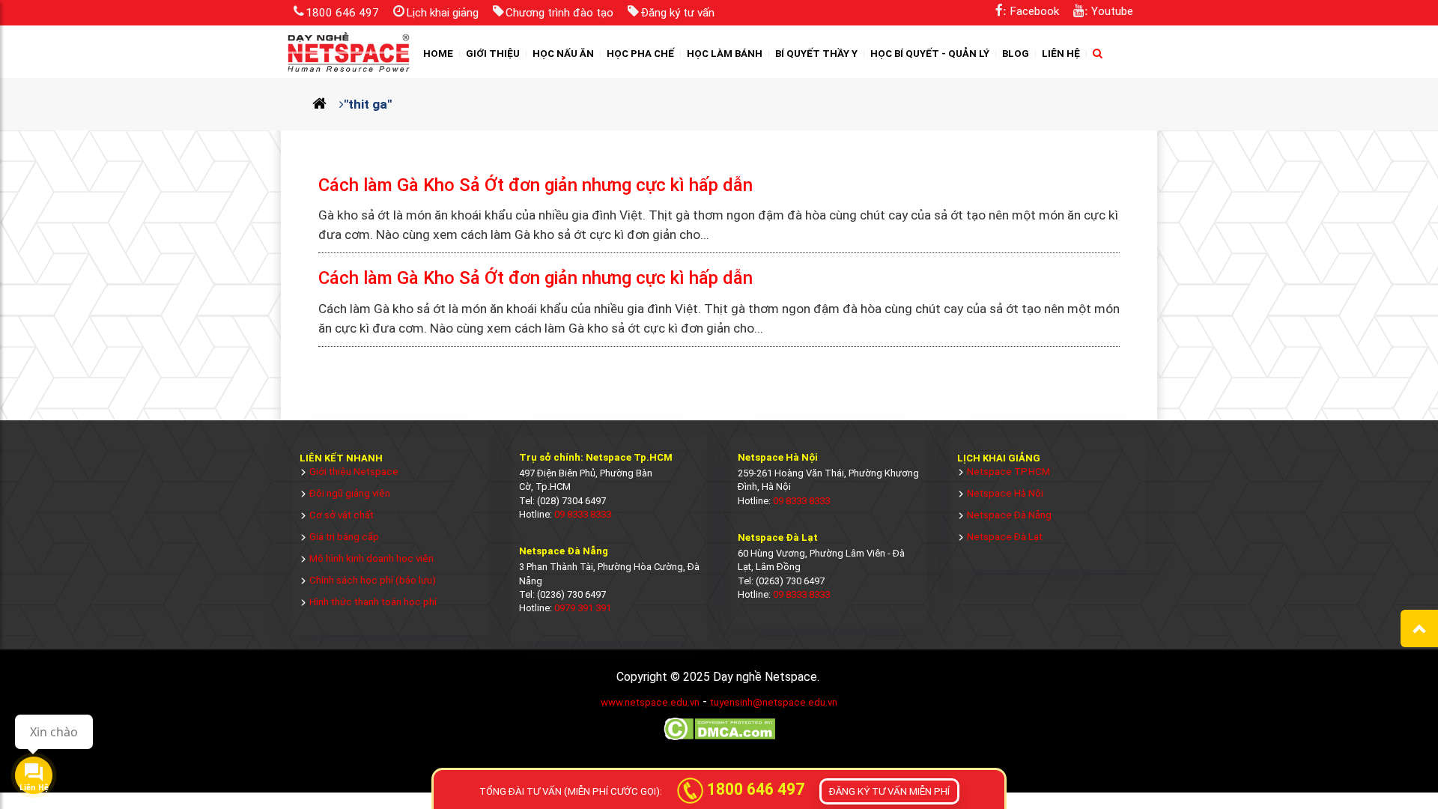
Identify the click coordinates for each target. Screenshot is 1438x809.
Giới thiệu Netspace (353, 471)
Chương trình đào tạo (559, 12)
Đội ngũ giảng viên (349, 493)
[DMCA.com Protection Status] (719, 738)
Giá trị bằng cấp (344, 536)
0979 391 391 (582, 607)
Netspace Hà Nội (1005, 493)
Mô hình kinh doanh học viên (371, 558)
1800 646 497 (342, 12)
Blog (1015, 53)
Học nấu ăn (563, 53)
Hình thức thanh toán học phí (373, 601)
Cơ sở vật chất (341, 515)
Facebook (1034, 11)
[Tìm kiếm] (1098, 53)
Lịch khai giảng (442, 12)
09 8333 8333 (582, 514)
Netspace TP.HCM (1008, 471)
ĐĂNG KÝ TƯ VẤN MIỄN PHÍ (889, 791)
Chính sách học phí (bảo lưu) (372, 580)
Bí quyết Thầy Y (816, 53)
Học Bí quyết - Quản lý (929, 53)
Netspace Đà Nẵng (1009, 515)
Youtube (1112, 11)
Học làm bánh (724, 53)
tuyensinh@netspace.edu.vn (773, 702)
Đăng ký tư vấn (677, 12)
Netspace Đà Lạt (1005, 536)
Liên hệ (1061, 53)
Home (438, 53)
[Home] (325, 104)
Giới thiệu (493, 53)
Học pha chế (640, 53)
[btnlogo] (348, 51)
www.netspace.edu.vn (650, 702)
